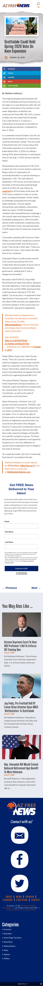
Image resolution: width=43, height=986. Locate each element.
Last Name (9, 542)
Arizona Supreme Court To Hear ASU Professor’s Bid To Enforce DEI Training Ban (20, 645)
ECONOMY (8, 899)
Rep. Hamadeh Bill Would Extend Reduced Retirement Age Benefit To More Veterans (21, 768)
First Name (9, 532)
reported (6, 191)
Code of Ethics (13, 910)
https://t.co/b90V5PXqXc (16, 340)
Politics (6, 958)
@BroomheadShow (13, 324)
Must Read (8, 942)
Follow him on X (27, 465)
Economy (7, 929)
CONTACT (35, 899)
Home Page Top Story (13, 937)
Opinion (7, 954)
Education (8, 933)
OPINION (30, 896)
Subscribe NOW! (21, 568)
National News (9, 946)
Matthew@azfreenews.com (18, 472)
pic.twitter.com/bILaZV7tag (17, 343)
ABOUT (9, 896)
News (6, 950)
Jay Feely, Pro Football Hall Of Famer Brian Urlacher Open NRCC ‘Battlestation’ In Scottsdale (21, 707)
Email (7, 521)
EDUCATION (22, 899)
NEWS (19, 896)
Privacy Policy (29, 910)
